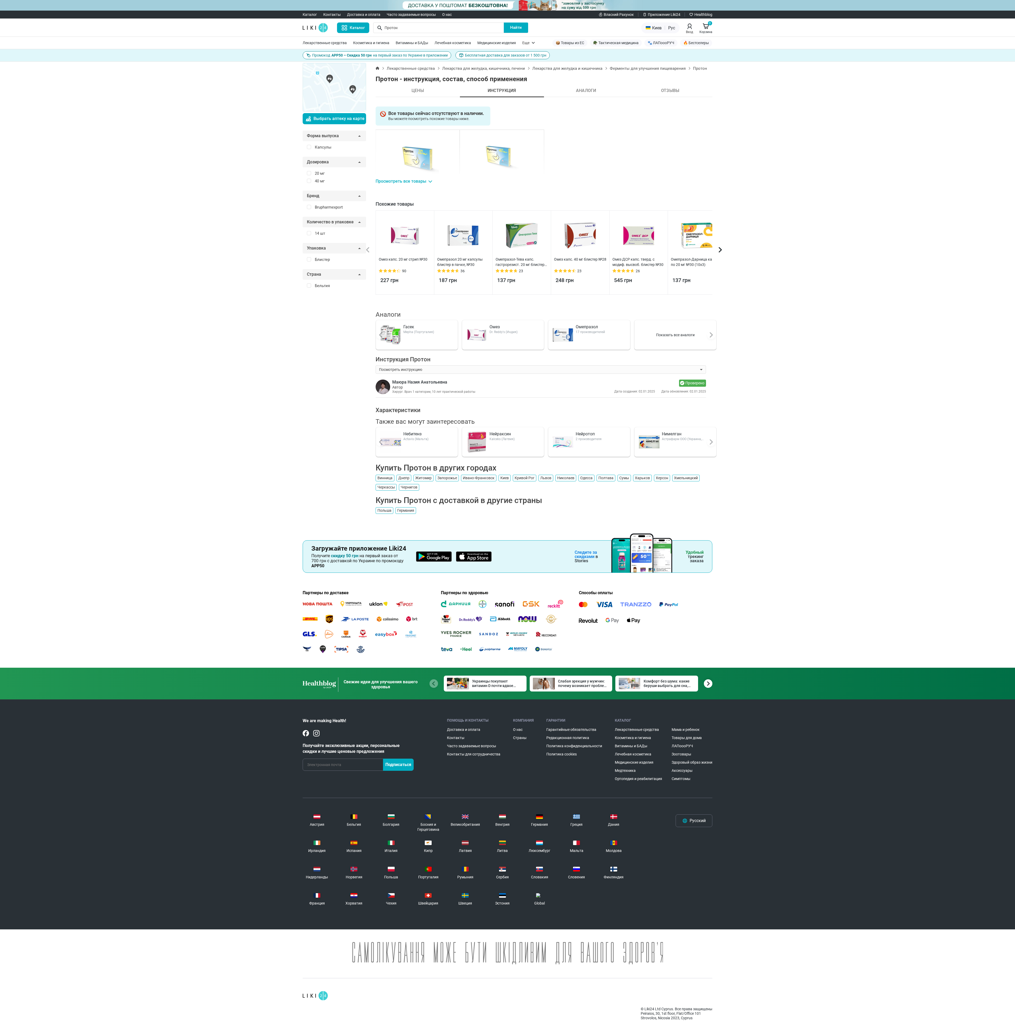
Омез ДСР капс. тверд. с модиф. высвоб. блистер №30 (637, 262)
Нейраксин (500, 433)
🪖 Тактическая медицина (616, 43)
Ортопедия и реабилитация (638, 779)
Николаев (565, 478)
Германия (405, 510)
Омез (495, 326)
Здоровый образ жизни (692, 762)
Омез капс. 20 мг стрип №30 (403, 259)
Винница (385, 478)
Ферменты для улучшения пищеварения (648, 68)
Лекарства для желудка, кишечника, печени (483, 68)
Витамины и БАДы (412, 43)
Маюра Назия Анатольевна (419, 382)
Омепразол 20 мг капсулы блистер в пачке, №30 (460, 262)
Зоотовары (681, 754)
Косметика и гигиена (371, 43)
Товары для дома (687, 738)
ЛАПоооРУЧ (682, 746)
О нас (447, 14)
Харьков (642, 478)
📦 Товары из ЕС (570, 43)
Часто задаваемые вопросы (411, 14)
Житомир (423, 478)
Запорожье (447, 478)
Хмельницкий (686, 478)
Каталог (310, 14)
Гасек (408, 326)
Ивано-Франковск (479, 478)
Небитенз (412, 433)
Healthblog (703, 14)
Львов (545, 478)
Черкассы (386, 487)
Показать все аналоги (675, 335)
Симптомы (681, 779)
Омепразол (587, 326)
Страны (520, 738)
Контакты (332, 14)
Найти (516, 27)
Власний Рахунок (619, 14)
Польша (384, 510)
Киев (504, 478)
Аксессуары (682, 770)
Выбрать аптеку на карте (339, 118)
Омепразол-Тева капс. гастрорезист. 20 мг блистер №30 (520, 262)
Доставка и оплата (363, 14)
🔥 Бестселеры (696, 43)
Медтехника (625, 770)
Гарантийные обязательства (571, 729)
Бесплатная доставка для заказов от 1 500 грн (505, 55)
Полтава (605, 478)
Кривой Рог (524, 478)
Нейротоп (585, 433)
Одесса (586, 478)
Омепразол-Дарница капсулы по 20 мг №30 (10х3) (697, 262)
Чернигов (409, 487)
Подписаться (398, 764)
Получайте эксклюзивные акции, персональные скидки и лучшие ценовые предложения (351, 748)
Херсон (662, 478)
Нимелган (671, 433)
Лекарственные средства (325, 43)
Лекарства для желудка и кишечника (567, 68)
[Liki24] (315, 995)
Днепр (403, 478)
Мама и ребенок (686, 729)
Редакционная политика (567, 738)
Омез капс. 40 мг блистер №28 (580, 259)
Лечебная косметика (453, 43)
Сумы (624, 478)
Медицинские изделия (496, 43)
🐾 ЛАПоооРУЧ (661, 43)
